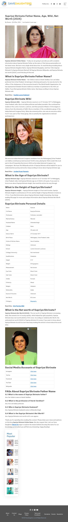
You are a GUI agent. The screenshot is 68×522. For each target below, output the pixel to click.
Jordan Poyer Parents (21, 171)
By (8, 22)
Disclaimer (47, 514)
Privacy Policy (27, 514)
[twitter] (60, 4)
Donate (53, 514)
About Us (15, 424)
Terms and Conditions (37, 514)
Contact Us (14, 514)
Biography (33, 301)
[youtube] (54, 4)
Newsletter (60, 514)
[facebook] (51, 4)
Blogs (20, 514)
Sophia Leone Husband (21, 95)
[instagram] (57, 4)
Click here (33, 371)
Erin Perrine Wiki (18, 306)
